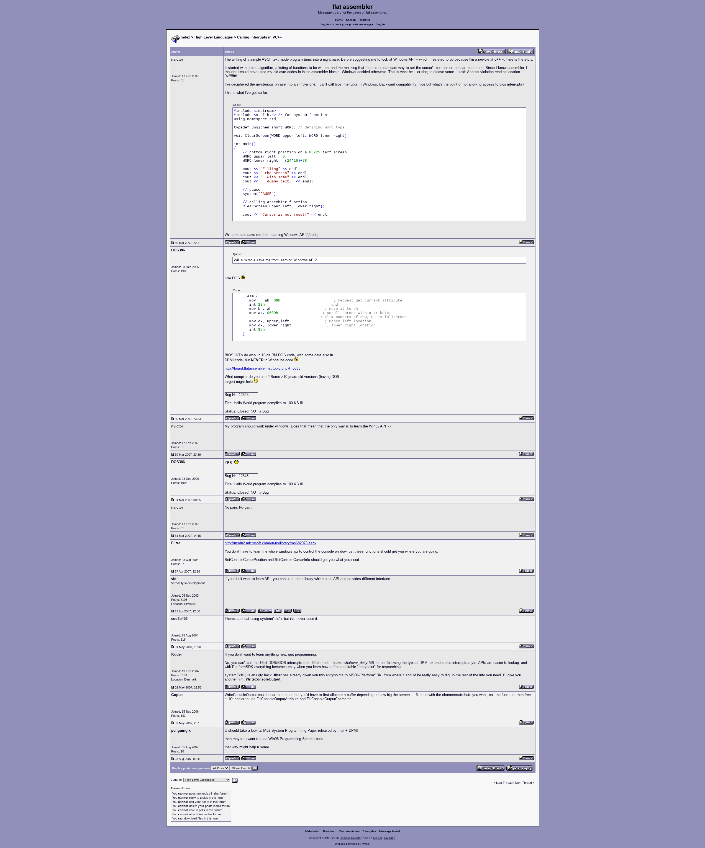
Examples (369, 831)
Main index (312, 831)
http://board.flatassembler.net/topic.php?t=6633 (262, 368)
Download (329, 831)
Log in (380, 24)
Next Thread (524, 782)
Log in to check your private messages (347, 24)
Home (339, 19)
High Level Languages (213, 37)
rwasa (365, 843)
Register (364, 19)
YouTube (389, 837)
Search (351, 19)
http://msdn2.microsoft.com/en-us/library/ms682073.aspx (270, 543)
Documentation (349, 831)
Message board (389, 831)
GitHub (377, 837)
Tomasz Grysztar (350, 837)
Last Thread (504, 782)
